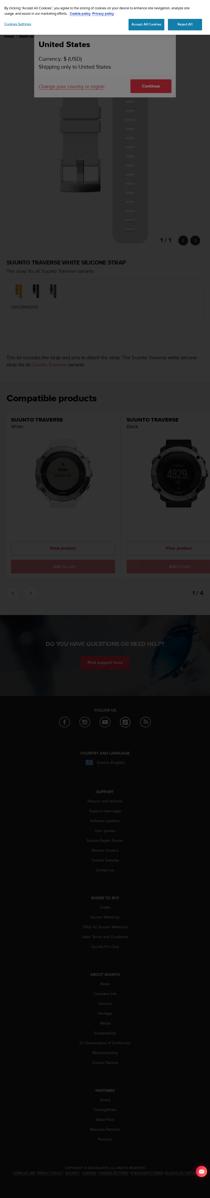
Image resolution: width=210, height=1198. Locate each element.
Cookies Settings (17, 24)
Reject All (184, 24)
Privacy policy (103, 13)
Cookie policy (80, 13)
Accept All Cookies (146, 24)
